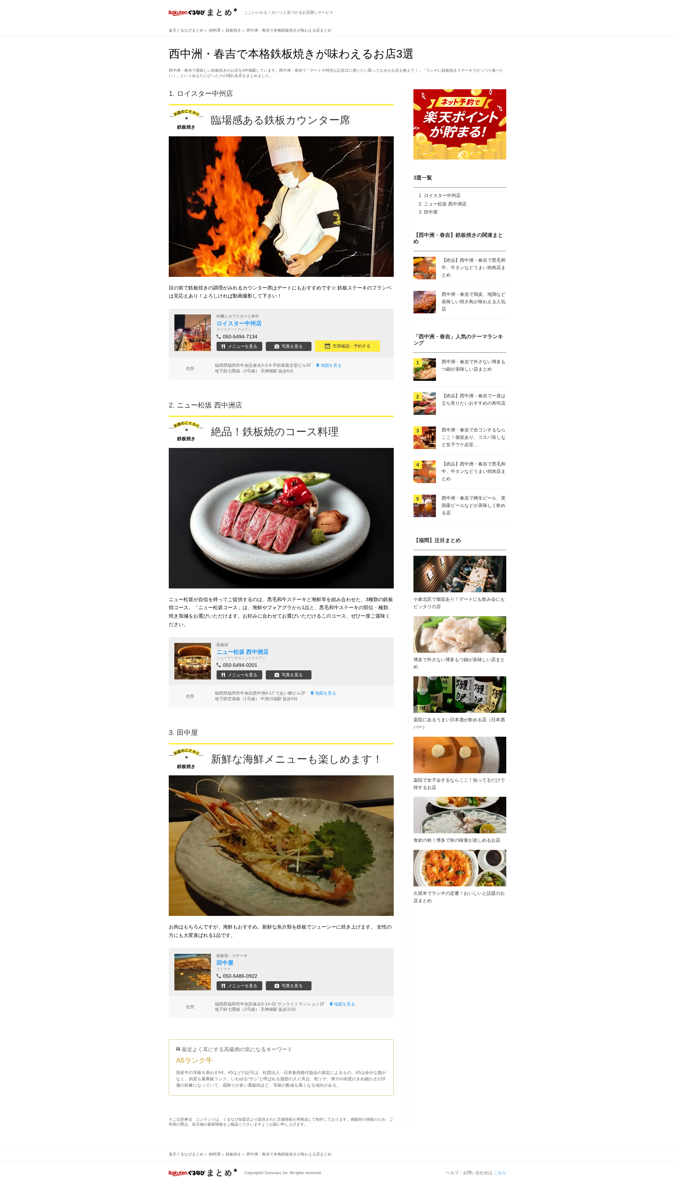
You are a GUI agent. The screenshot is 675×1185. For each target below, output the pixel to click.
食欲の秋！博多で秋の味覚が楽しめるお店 (456, 840)
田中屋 (431, 212)
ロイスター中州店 (442, 195)
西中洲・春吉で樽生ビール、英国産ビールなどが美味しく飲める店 (474, 505)
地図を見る (331, 365)
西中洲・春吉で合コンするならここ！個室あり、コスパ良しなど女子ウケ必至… (474, 437)
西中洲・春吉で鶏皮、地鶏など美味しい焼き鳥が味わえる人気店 (474, 302)
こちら (500, 1172)
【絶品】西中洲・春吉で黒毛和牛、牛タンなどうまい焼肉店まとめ (474, 268)
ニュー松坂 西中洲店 (445, 204)
